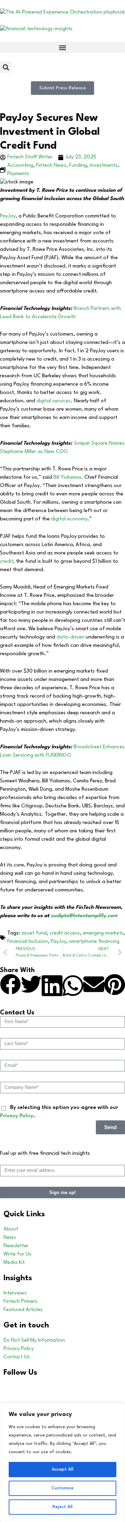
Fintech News (51, 165)
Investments (104, 165)
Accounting (20, 165)
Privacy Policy (16, 1116)
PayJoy (8, 216)
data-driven (70, 637)
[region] (62, 1462)
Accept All (62, 1469)
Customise (62, 1488)
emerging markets (103, 933)
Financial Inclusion (27, 941)
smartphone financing (94, 941)
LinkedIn (38, 1387)
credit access (65, 933)
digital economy (69, 519)
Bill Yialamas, (68, 477)
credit (6, 561)
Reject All (62, 1507)
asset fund (34, 933)
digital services (53, 401)
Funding (78, 165)
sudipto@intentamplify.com (84, 916)
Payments (18, 173)
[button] (62, 47)
